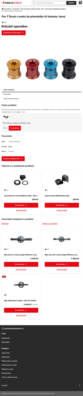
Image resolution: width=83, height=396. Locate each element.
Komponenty (16, 9)
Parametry (7, 94)
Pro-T (10, 147)
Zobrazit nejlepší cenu (11, 159)
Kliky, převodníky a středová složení (30, 9)
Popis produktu (8, 90)
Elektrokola (6, 357)
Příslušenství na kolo (9, 365)
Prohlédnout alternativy (12, 33)
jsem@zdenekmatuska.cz (14, 329)
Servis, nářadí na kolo (9, 377)
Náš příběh (6, 342)
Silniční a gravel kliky (49, 224)
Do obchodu (14, 128)
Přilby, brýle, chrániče (9, 361)
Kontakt (4, 385)
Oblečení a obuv (7, 369)
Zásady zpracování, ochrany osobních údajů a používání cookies (36, 393)
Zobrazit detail (21, 210)
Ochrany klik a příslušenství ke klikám (55, 9)
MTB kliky (5, 224)
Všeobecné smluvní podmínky (10, 393)
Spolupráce (6, 338)
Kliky (42, 9)
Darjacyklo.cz (7, 9)
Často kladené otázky (11, 99)
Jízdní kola (5, 353)
